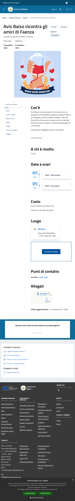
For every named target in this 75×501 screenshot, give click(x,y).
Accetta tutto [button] (30, 493)
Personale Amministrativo (6, 422)
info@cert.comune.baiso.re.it (11, 477)
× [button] (73, 480)
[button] (37, 498)
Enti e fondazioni (6, 414)
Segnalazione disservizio (24, 453)
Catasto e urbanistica (27, 423)
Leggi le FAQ (24, 458)
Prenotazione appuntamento (24, 447)
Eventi (25, 17)
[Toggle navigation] (4, 9)
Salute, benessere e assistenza (44, 427)
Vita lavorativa (24, 412)
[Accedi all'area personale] (66, 3)
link (56, 489)
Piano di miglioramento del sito (45, 466)
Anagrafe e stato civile (27, 405)
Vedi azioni (64, 27)
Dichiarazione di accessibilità (43, 460)
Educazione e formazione (42, 405)
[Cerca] (71, 9)
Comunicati (60, 407)
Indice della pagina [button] (11, 104)
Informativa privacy (44, 452)
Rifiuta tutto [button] (45, 493)
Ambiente (41, 422)
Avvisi (58, 411)
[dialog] (37, 489)
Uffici (3, 411)
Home (4, 17)
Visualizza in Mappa (51, 251)
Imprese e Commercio (27, 416)
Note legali (41, 456)
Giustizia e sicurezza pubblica (44, 411)
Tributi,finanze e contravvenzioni (43, 417)
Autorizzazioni (42, 432)
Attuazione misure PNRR (7, 432)
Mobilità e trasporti (26, 430)
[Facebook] (59, 9)
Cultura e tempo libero (27, 409)
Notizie (58, 404)
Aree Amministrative (8, 407)
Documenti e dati (6, 427)
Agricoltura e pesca (44, 436)
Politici (3, 418)
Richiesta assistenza (26, 462)
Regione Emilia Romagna (11, 3)
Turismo (22, 426)
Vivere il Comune (15, 17)
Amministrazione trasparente (43, 447)
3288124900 (43, 277)
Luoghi (58, 420)
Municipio (42, 229)
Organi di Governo (7, 404)
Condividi (54, 27)
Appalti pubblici (25, 419)
